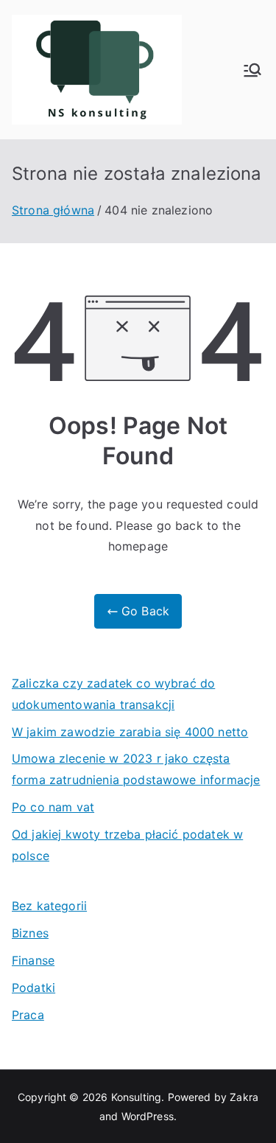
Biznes (30, 933)
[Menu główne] (252, 70)
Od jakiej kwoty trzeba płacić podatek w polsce (127, 845)
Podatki (33, 987)
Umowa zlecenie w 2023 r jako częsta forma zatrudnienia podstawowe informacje (136, 769)
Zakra (244, 1097)
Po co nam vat (53, 807)
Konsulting (136, 1097)
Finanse (33, 960)
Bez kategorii (49, 905)
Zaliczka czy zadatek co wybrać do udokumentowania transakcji (113, 694)
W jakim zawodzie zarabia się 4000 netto (130, 731)
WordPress (147, 1116)
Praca (28, 1014)
